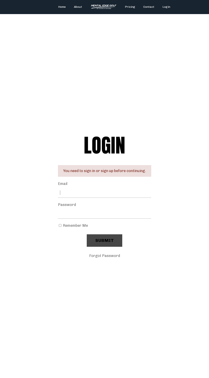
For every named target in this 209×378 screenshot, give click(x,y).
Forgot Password (104, 255)
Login (166, 7)
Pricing (130, 7)
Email (62, 183)
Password (67, 204)
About (78, 7)
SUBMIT (104, 240)
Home (62, 7)
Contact (148, 7)
